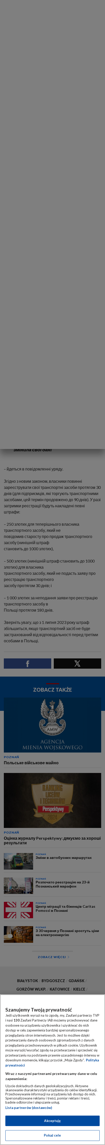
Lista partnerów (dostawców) (28, 1108)
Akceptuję (52, 1121)
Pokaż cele (52, 1135)
